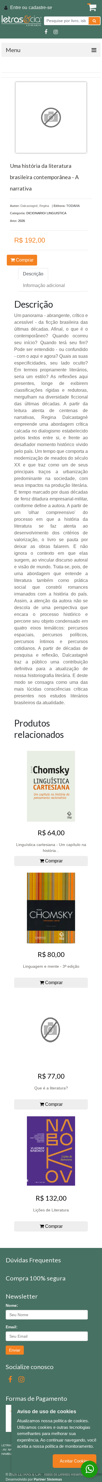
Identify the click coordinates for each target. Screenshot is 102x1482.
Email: (12, 1327)
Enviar (14, 1350)
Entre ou (18, 7)
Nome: (12, 1305)
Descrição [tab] (33, 273)
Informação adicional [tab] (44, 285)
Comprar (24, 260)
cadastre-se (40, 7)
